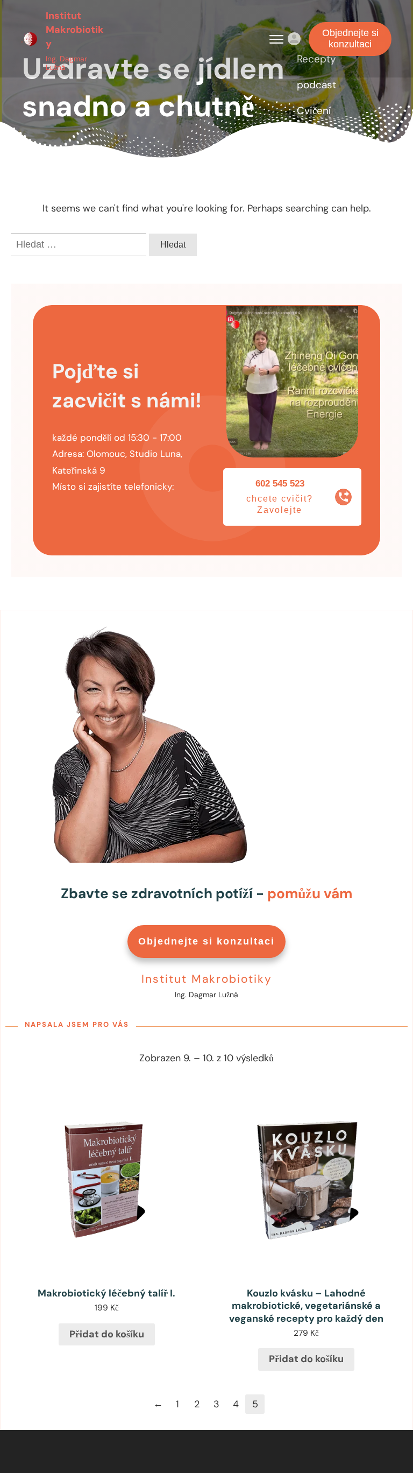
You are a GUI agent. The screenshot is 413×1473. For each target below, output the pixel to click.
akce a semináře (335, 137)
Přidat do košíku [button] (106, 1334)
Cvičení (314, 110)
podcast (316, 84)
